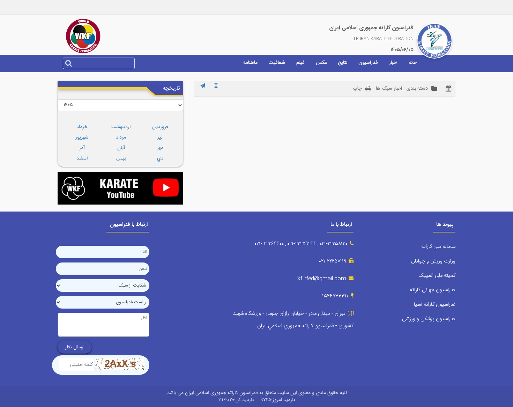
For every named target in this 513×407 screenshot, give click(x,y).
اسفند (82, 158)
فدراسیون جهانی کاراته (432, 290)
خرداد (81, 127)
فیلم (300, 63)
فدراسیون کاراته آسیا (434, 304)
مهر (160, 148)
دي (160, 158)
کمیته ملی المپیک (436, 275)
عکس (321, 63)
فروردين (160, 127)
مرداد (121, 137)
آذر (82, 148)
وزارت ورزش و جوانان (433, 261)
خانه (413, 63)
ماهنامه (250, 63)
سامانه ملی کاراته (438, 246)
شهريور (81, 137)
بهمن (121, 158)
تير (160, 137)
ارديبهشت (121, 127)
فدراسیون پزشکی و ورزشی (428, 318)
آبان (121, 148)
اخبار (393, 63)
